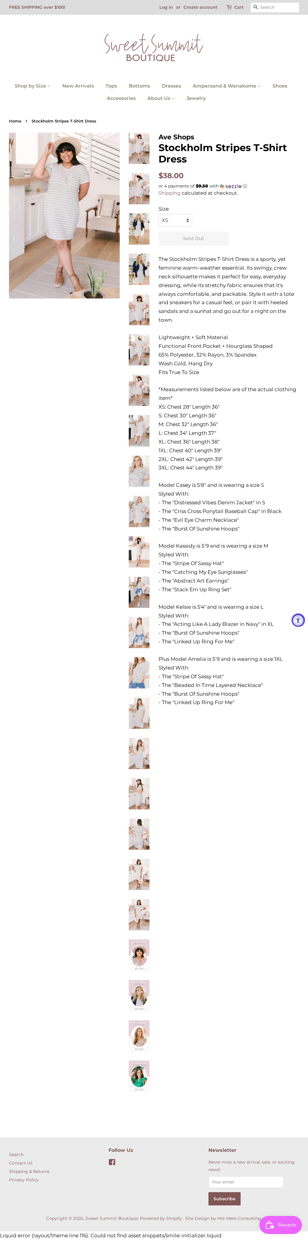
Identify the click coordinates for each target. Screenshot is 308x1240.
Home (15, 121)
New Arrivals (78, 86)
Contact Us (20, 1163)
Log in (166, 7)
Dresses (171, 86)
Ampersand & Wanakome (225, 86)
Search (16, 1154)
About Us (159, 98)
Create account (200, 7)
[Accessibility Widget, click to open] (298, 620)
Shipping (169, 193)
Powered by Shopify (161, 1218)
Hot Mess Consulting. (239, 1218)
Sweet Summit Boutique (111, 1218)
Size (164, 209)
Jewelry (196, 98)
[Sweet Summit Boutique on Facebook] (112, 1163)
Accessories (121, 98)
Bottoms (139, 86)
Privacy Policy (24, 1180)
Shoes (280, 86)
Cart (239, 7)
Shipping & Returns (29, 1171)
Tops (111, 86)
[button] (229, 186)
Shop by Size (31, 86)
